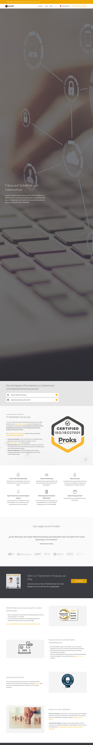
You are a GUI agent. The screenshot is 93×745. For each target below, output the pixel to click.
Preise (46, 6)
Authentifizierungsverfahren (14, 443)
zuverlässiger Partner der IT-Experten (16, 433)
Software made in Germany (20, 424)
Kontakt (51, 6)
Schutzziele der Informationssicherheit (14, 435)
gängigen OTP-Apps (78, 656)
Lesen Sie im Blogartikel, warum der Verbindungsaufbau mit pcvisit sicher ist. (23, 623)
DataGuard (37, 683)
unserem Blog (55, 586)
